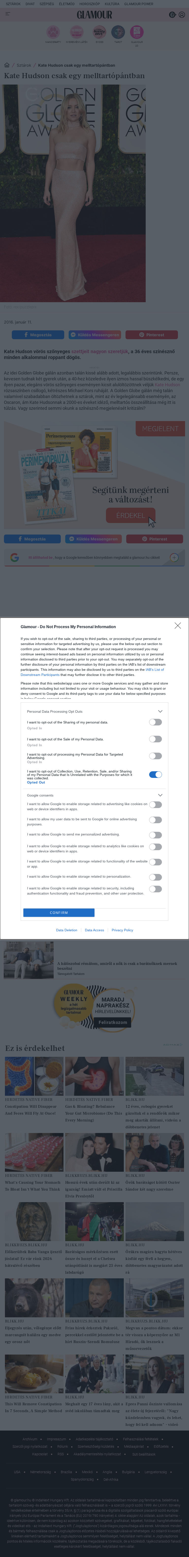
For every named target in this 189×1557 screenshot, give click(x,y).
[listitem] (94, 711)
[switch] (155, 722)
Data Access (94, 930)
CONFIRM (59, 913)
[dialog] (94, 778)
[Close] (179, 627)
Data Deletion (66, 930)
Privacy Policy (122, 930)
